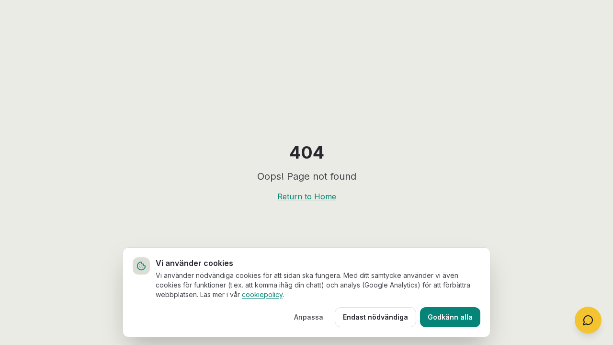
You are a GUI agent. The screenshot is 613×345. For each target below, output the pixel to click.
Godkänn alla (450, 317)
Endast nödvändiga (375, 317)
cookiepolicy (262, 294)
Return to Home (306, 196)
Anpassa (308, 317)
